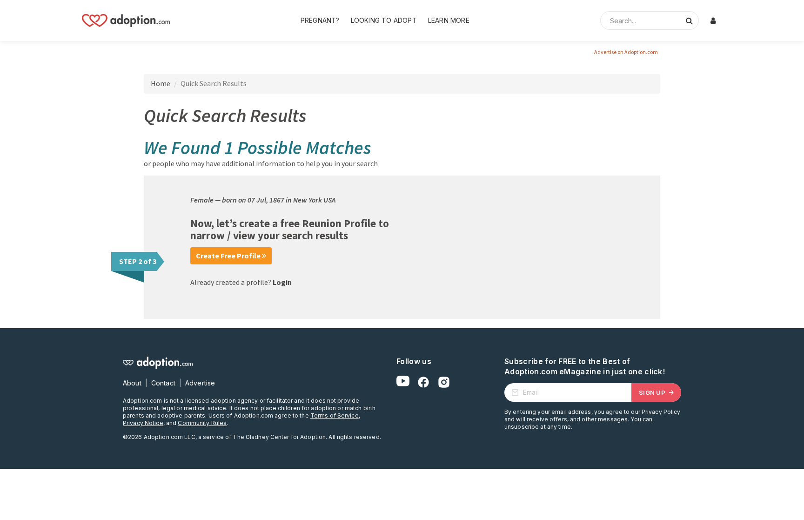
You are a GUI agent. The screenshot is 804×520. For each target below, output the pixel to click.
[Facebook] (423, 382)
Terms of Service (334, 415)
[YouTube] (402, 382)
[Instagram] (443, 382)
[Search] (689, 20)
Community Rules (202, 422)
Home (160, 83)
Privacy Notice (143, 422)
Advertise (200, 383)
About (132, 383)
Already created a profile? (241, 282)
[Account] (713, 20)
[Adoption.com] (126, 20)
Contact (163, 383)
